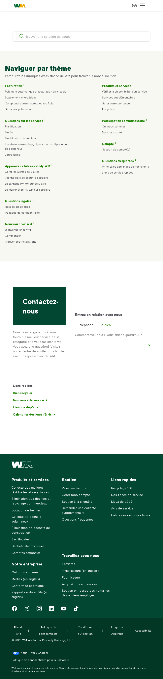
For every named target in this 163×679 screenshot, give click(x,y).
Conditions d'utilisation (85, 630)
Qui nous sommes (113, 126)
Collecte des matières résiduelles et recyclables (30, 489)
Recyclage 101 (121, 488)
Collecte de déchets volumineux (26, 519)
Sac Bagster (20, 539)
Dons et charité (112, 132)
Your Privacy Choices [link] (35, 652)
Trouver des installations (20, 241)
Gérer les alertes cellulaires (22, 171)
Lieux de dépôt (122, 501)
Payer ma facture (74, 488)
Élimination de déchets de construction (31, 530)
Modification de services (21, 138)
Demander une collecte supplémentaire (79, 510)
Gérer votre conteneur (116, 103)
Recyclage (108, 109)
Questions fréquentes (118, 160)
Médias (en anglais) (26, 579)
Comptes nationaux (26, 553)
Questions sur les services (24, 120)
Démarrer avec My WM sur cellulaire (27, 189)
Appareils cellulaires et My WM (27, 166)
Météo (9, 132)
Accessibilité (143, 630)
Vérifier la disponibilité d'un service (124, 91)
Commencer (13, 235)
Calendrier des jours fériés (130, 515)
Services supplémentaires (118, 97)
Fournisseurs (71, 577)
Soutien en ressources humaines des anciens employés (86, 592)
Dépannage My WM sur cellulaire (25, 183)
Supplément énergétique (21, 97)
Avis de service (122, 508)
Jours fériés (12, 154)
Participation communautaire (123, 120)
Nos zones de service (127, 495)
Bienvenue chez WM (18, 229)
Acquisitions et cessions (80, 584)
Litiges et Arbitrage (117, 630)
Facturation (13, 85)
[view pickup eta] (134, 5)
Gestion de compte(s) (116, 149)
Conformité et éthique (28, 585)
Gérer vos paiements (18, 109)
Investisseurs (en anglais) (80, 570)
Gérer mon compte (76, 495)
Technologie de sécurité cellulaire (26, 177)
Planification (13, 126)
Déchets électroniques (28, 546)
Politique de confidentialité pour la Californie (40, 660)
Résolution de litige (17, 206)
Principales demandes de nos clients (125, 166)
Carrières (68, 564)
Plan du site (18, 630)
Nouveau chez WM (18, 224)
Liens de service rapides (117, 172)
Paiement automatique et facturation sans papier (36, 91)
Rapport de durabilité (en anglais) (30, 594)
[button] (142, 5)
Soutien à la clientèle (77, 501)
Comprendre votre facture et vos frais (29, 103)
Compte (108, 143)
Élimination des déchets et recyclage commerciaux (31, 501)
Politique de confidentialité (22, 212)
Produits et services (116, 85)
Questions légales (18, 201)
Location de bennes (26, 510)
